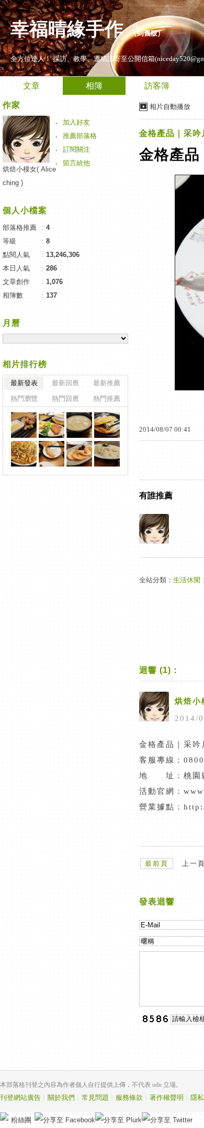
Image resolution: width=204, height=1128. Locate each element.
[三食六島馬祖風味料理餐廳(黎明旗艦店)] (24, 425)
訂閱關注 (76, 149)
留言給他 (76, 163)
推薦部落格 (80, 136)
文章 (31, 85)
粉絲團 (21, 1120)
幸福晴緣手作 (66, 29)
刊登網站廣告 (20, 1097)
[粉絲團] (4, 1116)
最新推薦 (106, 383)
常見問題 (95, 1097)
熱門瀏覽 (24, 398)
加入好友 (76, 122)
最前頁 (156, 863)
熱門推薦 (106, 398)
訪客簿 (156, 85)
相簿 (94, 85)
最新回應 (65, 383)
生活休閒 (186, 580)
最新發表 (24, 383)
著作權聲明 (167, 1097)
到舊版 (147, 33)
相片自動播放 (170, 107)
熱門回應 (65, 398)
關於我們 (61, 1097)
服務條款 (129, 1097)
